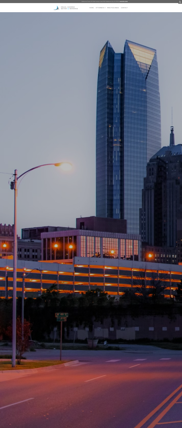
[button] (180, 2)
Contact (124, 8)
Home (91, 8)
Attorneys (100, 8)
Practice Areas (113, 8)
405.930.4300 (124, 1)
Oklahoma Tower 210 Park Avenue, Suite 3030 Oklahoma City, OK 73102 (100, 1)
